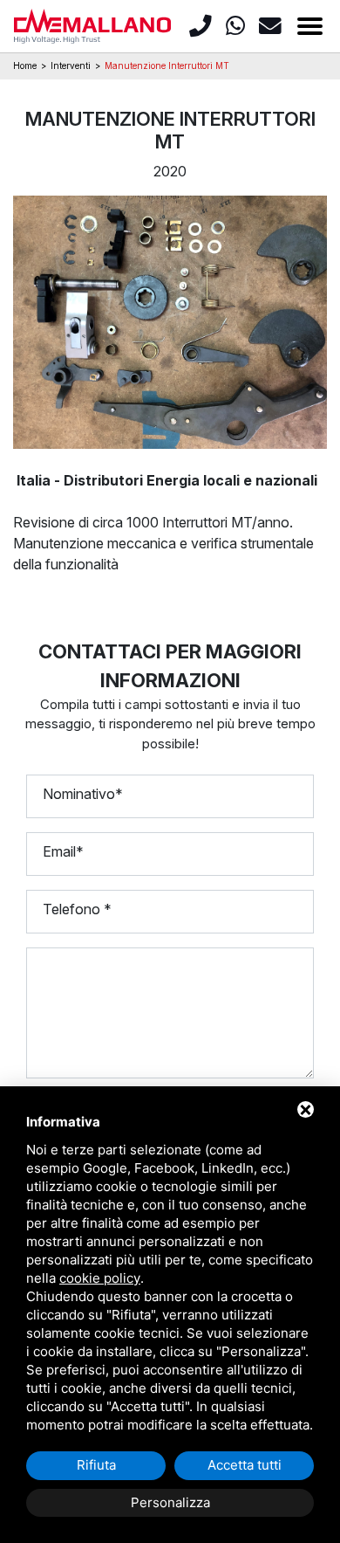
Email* (63, 851)
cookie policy (99, 1278)
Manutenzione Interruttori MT (167, 65)
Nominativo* (83, 793)
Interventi (71, 65)
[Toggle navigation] (310, 26)
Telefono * (77, 909)
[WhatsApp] (239, 26)
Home (25, 65)
